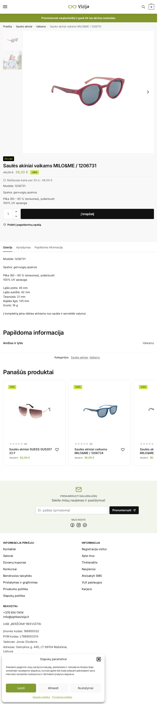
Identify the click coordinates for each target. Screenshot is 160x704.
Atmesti (53, 688)
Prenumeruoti (121, 510)
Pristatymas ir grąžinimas (20, 582)
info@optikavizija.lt (16, 617)
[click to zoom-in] (88, 92)
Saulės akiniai (24, 26)
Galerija (7, 247)
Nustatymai (85, 688)
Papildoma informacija (49, 247)
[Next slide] (148, 92)
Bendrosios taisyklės (17, 576)
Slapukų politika (41, 697)
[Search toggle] (143, 7)
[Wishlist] (57, 450)
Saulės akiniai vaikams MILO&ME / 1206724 (91, 451)
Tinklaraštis (90, 562)
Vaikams (41, 26)
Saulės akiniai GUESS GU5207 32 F (30, 451)
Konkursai (10, 569)
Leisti (21, 688)
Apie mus (88, 556)
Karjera (87, 589)
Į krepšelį (87, 214)
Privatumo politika (62, 697)
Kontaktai (9, 549)
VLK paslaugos (92, 582)
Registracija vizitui (94, 549)
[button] (99, 659)
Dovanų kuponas (14, 562)
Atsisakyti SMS (92, 576)
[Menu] (9, 7)
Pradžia (7, 26)
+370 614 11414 (13, 612)
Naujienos (89, 569)
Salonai (8, 556)
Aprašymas (23, 247)
